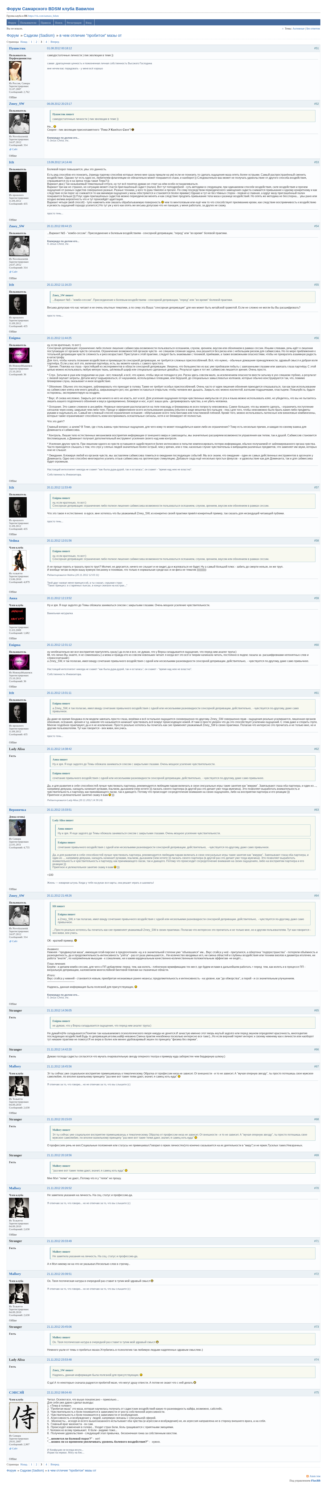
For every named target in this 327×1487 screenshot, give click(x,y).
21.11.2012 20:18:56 (59, 1155)
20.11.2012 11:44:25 (59, 338)
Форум (12, 22)
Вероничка (17, 810)
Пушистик (17, 48)
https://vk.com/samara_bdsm (43, 15)
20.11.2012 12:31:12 (59, 644)
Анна (13, 598)
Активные (298, 28)
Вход (88, 22)
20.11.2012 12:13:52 (59, 598)
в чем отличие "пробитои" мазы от (90, 35)
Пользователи (28, 22)
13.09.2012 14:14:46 (59, 162)
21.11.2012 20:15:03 (59, 1119)
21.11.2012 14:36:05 (59, 1010)
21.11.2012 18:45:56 (59, 1066)
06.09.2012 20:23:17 (59, 103)
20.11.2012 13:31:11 (59, 692)
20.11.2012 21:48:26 (59, 895)
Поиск (59, 22)
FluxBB (315, 1480)
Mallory (15, 1066)
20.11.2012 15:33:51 (59, 809)
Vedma (14, 540)
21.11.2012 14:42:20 (59, 1049)
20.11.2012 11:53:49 (59, 487)
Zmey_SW (16, 103)
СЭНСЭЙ (16, 1392)
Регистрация (74, 22)
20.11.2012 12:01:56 (59, 540)
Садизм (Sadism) (39, 35)
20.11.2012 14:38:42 (59, 749)
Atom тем (314, 1476)
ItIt (11, 162)
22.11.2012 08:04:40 (59, 1392)
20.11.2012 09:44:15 (59, 226)
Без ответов (313, 28)
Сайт (15, 149)
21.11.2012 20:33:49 (59, 1241)
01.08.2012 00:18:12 (59, 48)
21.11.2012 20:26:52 (59, 1188)
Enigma (14, 338)
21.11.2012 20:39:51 (59, 1274)
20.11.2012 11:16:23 (59, 284)
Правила (46, 22)
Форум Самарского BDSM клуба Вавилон (50, 8)
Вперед (55, 41)
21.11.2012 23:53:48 (59, 1359)
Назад (23, 41)
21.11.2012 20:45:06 (59, 1326)
